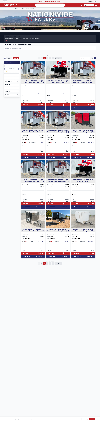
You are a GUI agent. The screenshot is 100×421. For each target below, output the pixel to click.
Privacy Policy (53, 419)
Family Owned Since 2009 (92, 1)
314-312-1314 (41, 93)
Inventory (22, 8)
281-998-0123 (66, 142)
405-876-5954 (91, 93)
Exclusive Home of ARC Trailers (55, 1)
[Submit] (36, 5)
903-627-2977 (41, 241)
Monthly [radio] (9, 58)
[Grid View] (95, 58)
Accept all (92, 419)
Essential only (85, 419)
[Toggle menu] (96, 5)
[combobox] (50, 5)
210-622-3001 (66, 241)
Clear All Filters (12, 68)
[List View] (92, 58)
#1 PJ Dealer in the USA (43, 1)
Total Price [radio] (16, 58)
